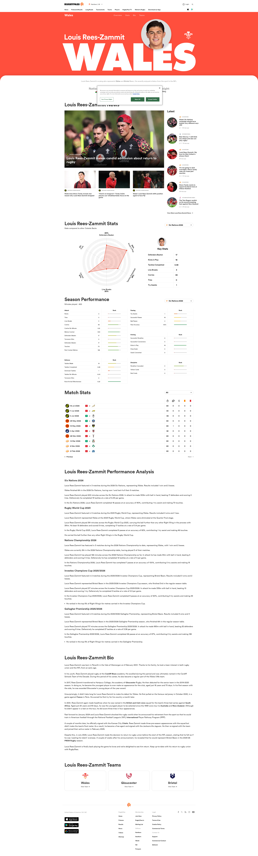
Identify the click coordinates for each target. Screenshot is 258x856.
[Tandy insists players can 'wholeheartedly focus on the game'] (114, 186)
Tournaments (100, 10)
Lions (143, 703)
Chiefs (125, 723)
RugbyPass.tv (139, 820)
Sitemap (121, 837)
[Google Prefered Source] (84, 831)
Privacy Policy (156, 816)
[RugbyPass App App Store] (84, 819)
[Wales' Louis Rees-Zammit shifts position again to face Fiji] (148, 186)
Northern (138, 832)
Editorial (155, 845)
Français (138, 849)
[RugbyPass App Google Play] (84, 825)
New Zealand (178, 705)
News (66, 10)
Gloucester (130, 682)
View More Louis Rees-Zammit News (179, 213)
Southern (138, 837)
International (132, 717)
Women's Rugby (140, 10)
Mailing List (139, 824)
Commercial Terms (158, 829)
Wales (68, 15)
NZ (136, 845)
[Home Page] (74, 4)
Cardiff (108, 673)
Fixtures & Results (76, 10)
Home (120, 816)
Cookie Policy (156, 824)
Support (154, 837)
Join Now (138, 816)
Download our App (154, 10)
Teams (110, 10)
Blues (114, 673)
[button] (117, 15)
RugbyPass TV (127, 10)
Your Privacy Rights (106, 99)
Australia (164, 705)
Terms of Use (156, 820)
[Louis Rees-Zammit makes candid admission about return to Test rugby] (114, 139)
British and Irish (133, 703)
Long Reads (89, 10)
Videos (121, 833)
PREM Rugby (70, 740)
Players (117, 10)
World (137, 841)
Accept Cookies (152, 99)
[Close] (159, 88)
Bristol (126, 81)
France (80, 697)
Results (121, 824)
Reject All (137, 99)
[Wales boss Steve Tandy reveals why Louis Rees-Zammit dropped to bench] (80, 186)
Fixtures (121, 820)
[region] (129, 95)
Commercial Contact (159, 841)
